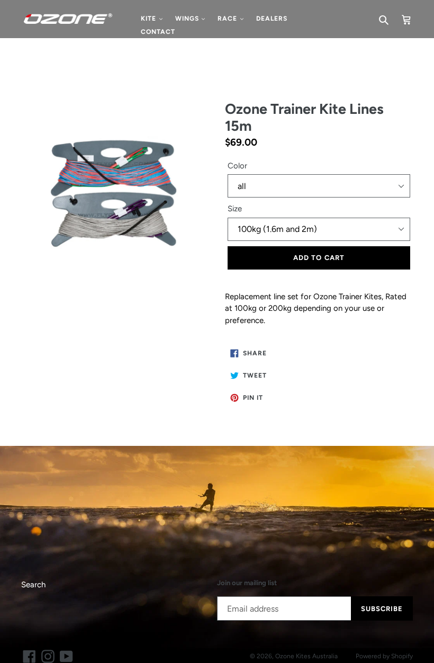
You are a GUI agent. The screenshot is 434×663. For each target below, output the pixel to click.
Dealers (271, 18)
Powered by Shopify (384, 656)
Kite (149, 18)
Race (228, 18)
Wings (188, 18)
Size (235, 208)
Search (33, 584)
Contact (158, 31)
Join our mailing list (247, 583)
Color (237, 166)
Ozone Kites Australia (306, 656)
